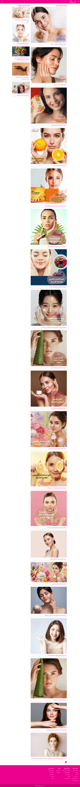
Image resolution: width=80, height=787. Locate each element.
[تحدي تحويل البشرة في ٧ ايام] (49, 65)
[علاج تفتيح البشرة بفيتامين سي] (49, 146)
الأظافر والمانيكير (67, 772)
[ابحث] (2, 1)
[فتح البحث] (78, 1)
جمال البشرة (68, 774)
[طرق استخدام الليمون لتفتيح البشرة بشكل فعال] (49, 469)
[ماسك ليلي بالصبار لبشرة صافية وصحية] (49, 348)
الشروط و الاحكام (75, 780)
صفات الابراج (52, 772)
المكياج (69, 776)
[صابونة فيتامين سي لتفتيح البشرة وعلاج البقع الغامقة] (49, 186)
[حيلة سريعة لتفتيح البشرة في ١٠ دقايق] (49, 25)
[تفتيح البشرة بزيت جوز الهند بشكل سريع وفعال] (49, 227)
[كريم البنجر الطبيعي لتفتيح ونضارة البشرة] (49, 267)
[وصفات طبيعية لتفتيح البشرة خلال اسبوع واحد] (49, 508)
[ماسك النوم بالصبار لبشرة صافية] (49, 678)
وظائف (77, 774)
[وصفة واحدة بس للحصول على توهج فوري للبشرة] (49, 715)
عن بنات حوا (76, 776)
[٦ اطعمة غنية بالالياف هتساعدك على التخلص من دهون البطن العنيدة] (21, 51)
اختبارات (52, 778)
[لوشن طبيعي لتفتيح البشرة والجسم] (49, 572)
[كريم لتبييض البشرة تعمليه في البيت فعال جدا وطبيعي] (49, 600)
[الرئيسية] (73, 1)
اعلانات (77, 772)
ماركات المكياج (67, 778)
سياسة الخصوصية (75, 778)
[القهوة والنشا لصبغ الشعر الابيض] (21, 87)
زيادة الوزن (58, 772)
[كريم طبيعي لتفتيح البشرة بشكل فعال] (49, 389)
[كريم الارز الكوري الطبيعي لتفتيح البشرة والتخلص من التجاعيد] (49, 308)
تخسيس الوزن (58, 770)
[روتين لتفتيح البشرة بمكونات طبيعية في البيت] (49, 636)
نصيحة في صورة (51, 770)
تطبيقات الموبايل (75, 770)
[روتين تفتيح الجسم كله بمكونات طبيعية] (49, 544)
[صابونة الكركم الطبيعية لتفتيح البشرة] (49, 105)
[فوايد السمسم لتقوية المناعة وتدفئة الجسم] (21, 12)
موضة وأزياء (52, 774)
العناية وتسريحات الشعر (66, 770)
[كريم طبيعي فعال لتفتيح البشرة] (21, 33)
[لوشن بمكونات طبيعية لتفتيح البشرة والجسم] (49, 429)
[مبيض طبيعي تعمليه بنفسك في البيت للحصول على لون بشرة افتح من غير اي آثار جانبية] (49, 745)
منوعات (52, 776)
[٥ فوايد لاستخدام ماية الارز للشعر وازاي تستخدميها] (21, 69)
